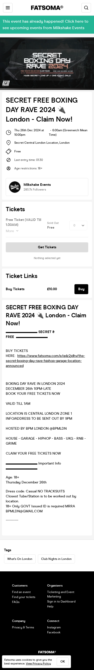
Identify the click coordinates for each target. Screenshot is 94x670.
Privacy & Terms (23, 627)
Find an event (21, 592)
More (10, 231)
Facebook (53, 632)
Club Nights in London (56, 559)
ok (62, 661)
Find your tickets (23, 597)
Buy (81, 289)
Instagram (54, 627)
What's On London (19, 559)
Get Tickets (47, 247)
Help (50, 606)
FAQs (16, 602)
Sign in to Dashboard (61, 601)
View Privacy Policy (38, 663)
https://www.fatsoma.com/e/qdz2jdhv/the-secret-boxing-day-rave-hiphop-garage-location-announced (45, 361)
